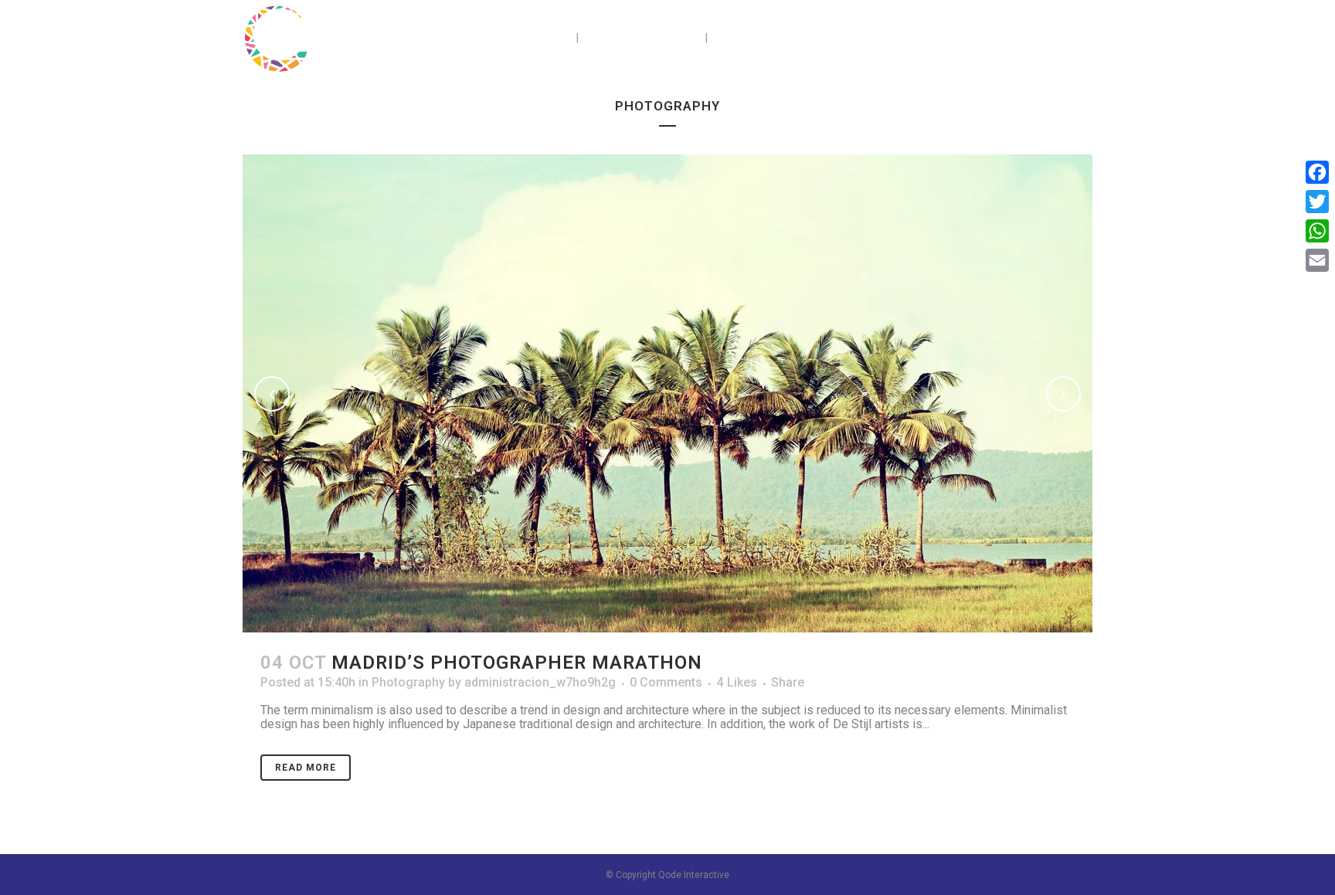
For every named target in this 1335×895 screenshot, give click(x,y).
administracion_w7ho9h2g (540, 682)
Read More (305, 767)
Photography (408, 682)
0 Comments (666, 682)
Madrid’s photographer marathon (516, 662)
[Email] (1317, 260)
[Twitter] (1317, 201)
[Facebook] (1317, 172)
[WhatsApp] (1317, 231)
